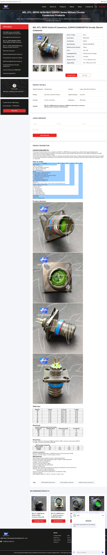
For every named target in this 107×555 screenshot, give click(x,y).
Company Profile (57, 535)
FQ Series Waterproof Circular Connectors (11, 65)
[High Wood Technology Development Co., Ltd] (6, 6)
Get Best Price (71, 75)
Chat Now (14, 110)
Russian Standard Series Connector (12, 54)
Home (18, 19)
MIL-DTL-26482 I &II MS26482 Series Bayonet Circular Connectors (12, 46)
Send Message (44, 135)
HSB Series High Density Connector (12, 61)
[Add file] (74, 552)
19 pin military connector (66, 482)
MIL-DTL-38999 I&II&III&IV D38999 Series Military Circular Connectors (39, 19)
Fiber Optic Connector (9, 50)
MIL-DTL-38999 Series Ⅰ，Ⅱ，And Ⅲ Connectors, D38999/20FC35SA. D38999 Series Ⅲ (58, 515)
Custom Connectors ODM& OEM (11, 70)
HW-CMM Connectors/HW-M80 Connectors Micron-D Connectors (12, 33)
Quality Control (57, 540)
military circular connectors (86, 482)
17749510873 (15, 106)
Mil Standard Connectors (48, 482)
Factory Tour (56, 537)
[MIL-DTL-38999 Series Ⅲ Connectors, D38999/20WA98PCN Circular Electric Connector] (48, 48)
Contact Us (56, 542)
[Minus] (103, 515)
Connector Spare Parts (9, 73)
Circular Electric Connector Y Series (12, 58)
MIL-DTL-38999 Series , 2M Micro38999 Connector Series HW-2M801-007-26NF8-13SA (38, 515)
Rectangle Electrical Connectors (11, 37)
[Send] (102, 552)
